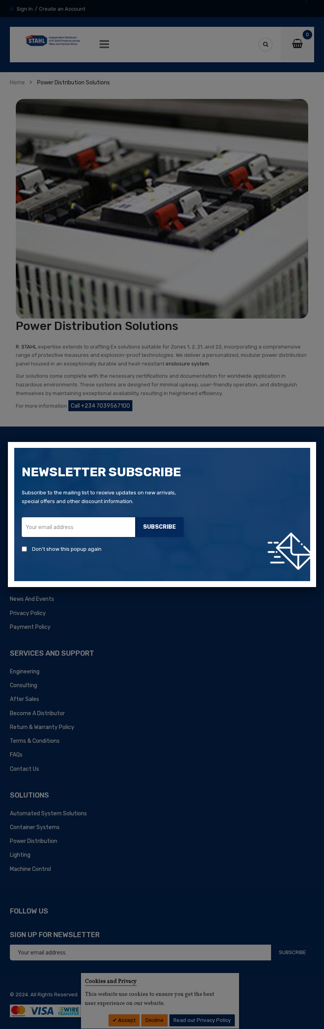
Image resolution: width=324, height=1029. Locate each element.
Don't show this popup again (67, 549)
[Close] (316, 442)
